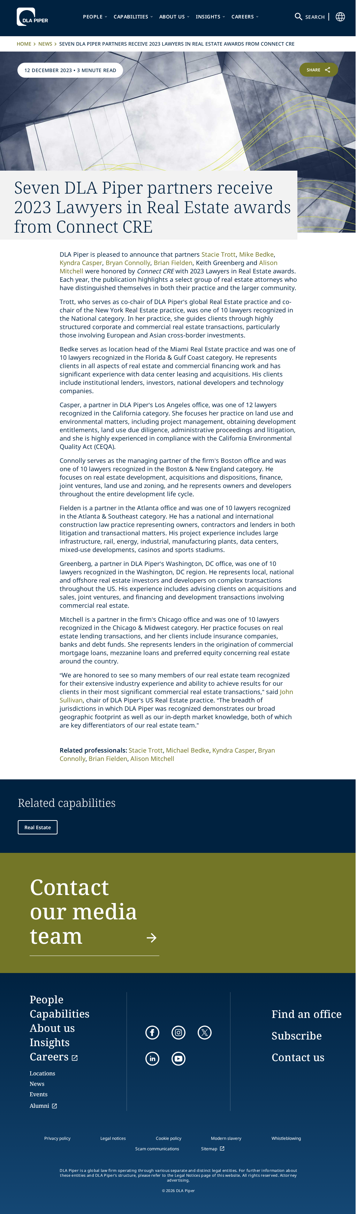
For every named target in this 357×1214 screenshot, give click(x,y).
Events (38, 1094)
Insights (208, 16)
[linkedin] (152, 1059)
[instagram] (178, 1033)
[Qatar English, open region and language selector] (340, 16)
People (93, 16)
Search (315, 17)
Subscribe (297, 1035)
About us (172, 16)
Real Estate (37, 827)
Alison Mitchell (152, 758)
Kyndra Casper (233, 750)
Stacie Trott (219, 254)
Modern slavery (226, 1138)
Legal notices (113, 1138)
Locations (42, 1073)
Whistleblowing (286, 1138)
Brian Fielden (108, 758)
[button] (94, 915)
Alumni (39, 1106)
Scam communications (157, 1149)
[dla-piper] (34, 16)
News (45, 43)
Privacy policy (57, 1138)
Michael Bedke (187, 750)
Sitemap (209, 1149)
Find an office (307, 1014)
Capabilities (131, 16)
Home (24, 43)
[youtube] (178, 1059)
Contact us (298, 1057)
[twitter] (205, 1033)
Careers (242, 16)
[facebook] (152, 1033)
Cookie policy (168, 1138)
